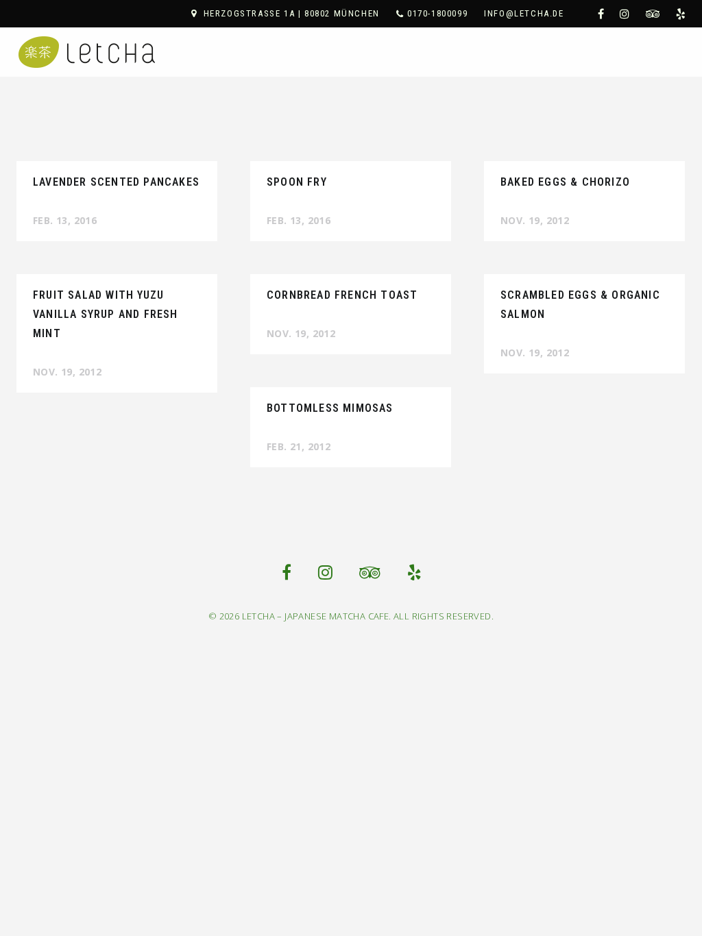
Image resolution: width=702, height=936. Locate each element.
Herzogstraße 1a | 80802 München (292, 13)
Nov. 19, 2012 (534, 220)
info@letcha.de (524, 13)
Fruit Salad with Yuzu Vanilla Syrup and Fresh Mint (105, 314)
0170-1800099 (437, 13)
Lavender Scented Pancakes (116, 181)
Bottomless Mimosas (330, 408)
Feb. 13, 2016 (65, 220)
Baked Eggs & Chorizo (565, 181)
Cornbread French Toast (342, 294)
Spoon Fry (297, 181)
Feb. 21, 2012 (298, 446)
